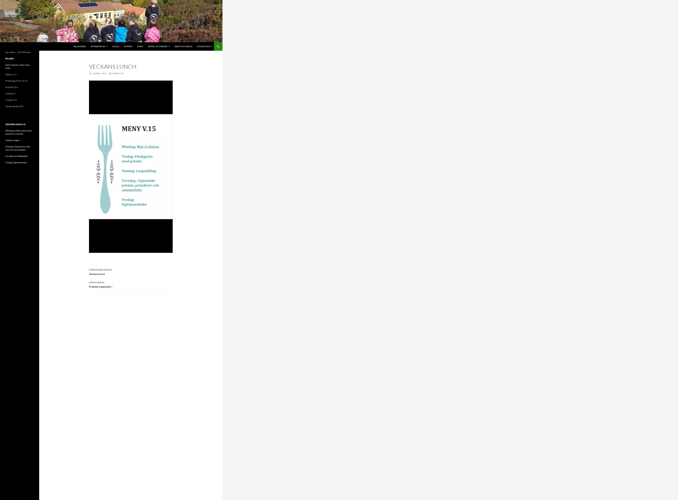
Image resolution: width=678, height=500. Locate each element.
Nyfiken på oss (98, 46)
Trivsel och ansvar (157, 46)
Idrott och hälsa (183, 46)
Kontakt (128, 46)
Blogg (115, 46)
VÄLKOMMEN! (79, 46)
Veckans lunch (100, 271)
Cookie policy (204, 46)
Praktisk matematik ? (100, 284)
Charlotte (117, 73)
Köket (140, 46)
